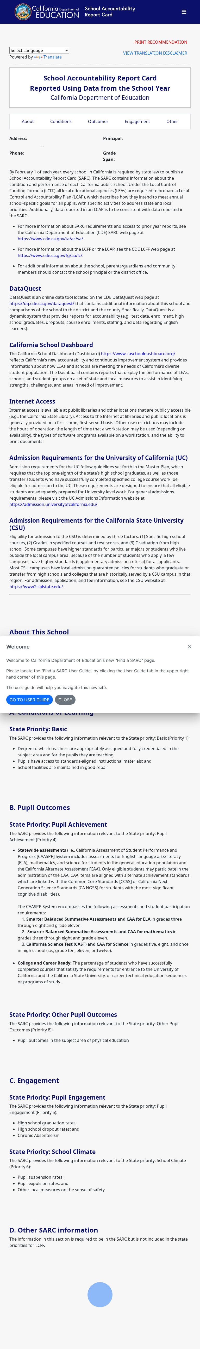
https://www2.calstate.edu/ (36, 586)
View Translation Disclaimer (155, 53)
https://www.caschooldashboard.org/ (138, 354)
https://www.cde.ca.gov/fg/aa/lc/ (50, 255)
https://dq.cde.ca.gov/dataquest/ (41, 303)
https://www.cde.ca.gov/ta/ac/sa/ (50, 239)
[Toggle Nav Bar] (184, 12)
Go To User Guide (29, 699)
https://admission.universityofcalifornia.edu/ (53, 504)
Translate (52, 57)
